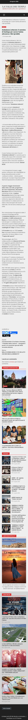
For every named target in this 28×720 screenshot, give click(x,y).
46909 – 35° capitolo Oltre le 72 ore (6, 480)
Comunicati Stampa (8, 692)
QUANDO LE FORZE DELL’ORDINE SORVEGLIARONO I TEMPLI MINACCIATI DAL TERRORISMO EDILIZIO (14, 658)
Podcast (5, 613)
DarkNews (9, 718)
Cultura (4, 27)
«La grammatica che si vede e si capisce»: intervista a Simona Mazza (14, 435)
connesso (12, 362)
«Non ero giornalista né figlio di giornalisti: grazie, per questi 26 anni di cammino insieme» (14, 408)
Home (3, 20)
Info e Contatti (6, 708)
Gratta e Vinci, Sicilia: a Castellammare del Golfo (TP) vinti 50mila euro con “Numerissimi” (14, 685)
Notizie (9, 414)
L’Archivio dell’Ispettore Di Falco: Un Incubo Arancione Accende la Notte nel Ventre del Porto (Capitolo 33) (6, 518)
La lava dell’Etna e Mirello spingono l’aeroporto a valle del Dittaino (14, 633)
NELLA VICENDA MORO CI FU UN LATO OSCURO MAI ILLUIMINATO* (13, 352)
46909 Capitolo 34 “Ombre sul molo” (6, 499)
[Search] (24, 14)
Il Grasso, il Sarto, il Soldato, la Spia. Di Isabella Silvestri (6, 470)
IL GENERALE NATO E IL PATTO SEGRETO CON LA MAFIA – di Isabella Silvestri (6, 489)
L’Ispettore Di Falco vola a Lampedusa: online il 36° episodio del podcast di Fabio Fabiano (6, 460)
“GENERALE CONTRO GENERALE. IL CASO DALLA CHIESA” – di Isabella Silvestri (6, 528)
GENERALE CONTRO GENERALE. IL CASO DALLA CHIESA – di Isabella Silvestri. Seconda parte (6, 509)
